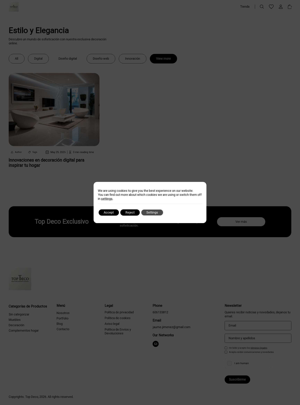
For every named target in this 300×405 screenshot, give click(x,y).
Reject (130, 212)
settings (106, 199)
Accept (109, 212)
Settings (152, 212)
